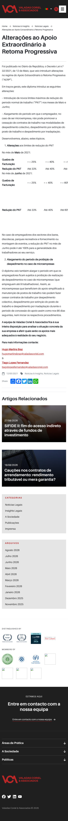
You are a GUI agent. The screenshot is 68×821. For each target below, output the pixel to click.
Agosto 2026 (12, 550)
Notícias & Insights (34, 373)
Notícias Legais (51, 373)
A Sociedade (12, 516)
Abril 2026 (11, 574)
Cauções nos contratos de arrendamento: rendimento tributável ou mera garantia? (30, 475)
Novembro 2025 (14, 604)
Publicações (12, 522)
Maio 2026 (11, 568)
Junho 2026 (12, 562)
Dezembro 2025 (14, 598)
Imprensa (10, 528)
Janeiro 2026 (12, 592)
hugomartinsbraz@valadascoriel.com (23, 353)
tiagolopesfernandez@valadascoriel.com (25, 367)
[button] (62, 9)
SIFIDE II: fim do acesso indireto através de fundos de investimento (32, 430)
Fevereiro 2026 (13, 586)
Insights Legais (13, 510)
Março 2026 (12, 580)
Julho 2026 (11, 556)
